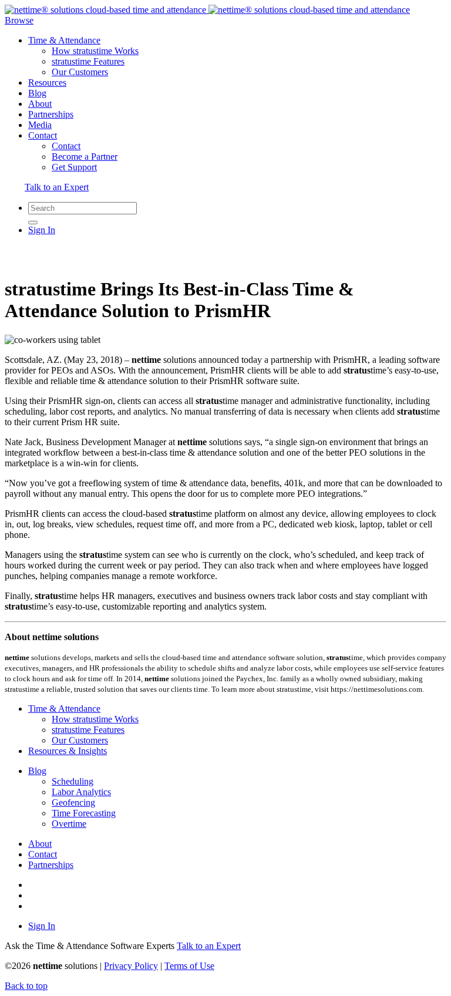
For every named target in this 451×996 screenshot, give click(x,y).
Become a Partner (84, 156)
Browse (19, 20)
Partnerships (50, 114)
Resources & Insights (67, 751)
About (40, 104)
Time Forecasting (84, 813)
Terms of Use (189, 966)
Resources (47, 83)
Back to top (26, 986)
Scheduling (72, 781)
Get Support (74, 167)
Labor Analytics (81, 792)
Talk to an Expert (57, 187)
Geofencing (73, 802)
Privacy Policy (131, 966)
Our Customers (80, 72)
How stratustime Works (95, 51)
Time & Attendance (64, 40)
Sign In (41, 230)
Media (40, 125)
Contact (42, 135)
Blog (37, 93)
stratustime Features (88, 61)
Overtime (69, 824)
